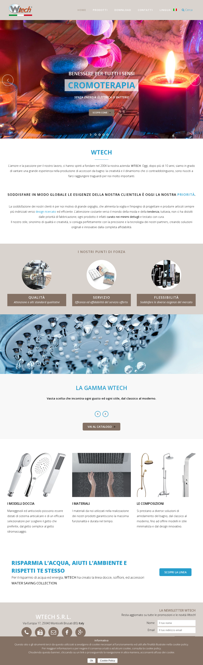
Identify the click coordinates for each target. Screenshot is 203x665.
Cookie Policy (107, 660)
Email (151, 630)
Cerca (188, 10)
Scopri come (100, 112)
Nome (151, 623)
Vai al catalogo (100, 427)
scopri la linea (175, 572)
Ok (91, 660)
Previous (98, 414)
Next (105, 414)
